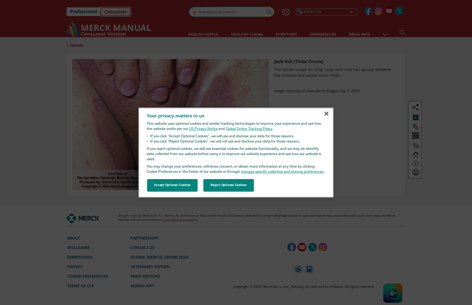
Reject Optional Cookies (229, 185)
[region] (236, 152)
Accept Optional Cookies (172, 185)
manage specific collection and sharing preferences (282, 172)
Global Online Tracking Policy (249, 129)
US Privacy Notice (203, 129)
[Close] (326, 114)
